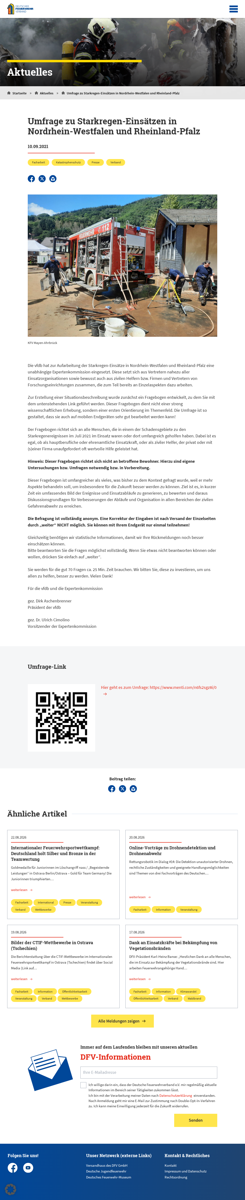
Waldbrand (194, 998)
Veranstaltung (89, 902)
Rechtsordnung (176, 1177)
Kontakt (171, 1165)
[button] (10, 1189)
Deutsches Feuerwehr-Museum (108, 1177)
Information (163, 909)
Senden (196, 1120)
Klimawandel (188, 991)
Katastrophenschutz (68, 162)
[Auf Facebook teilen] (31, 178)
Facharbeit (38, 162)
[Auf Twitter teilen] (42, 178)
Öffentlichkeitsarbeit (74, 991)
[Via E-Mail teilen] (52, 178)
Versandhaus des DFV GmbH (107, 1165)
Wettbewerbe (43, 909)
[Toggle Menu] (233, 9)
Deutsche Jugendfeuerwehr (106, 1171)
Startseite (19, 93)
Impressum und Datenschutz (185, 1171)
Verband (116, 162)
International (46, 902)
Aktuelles (46, 93)
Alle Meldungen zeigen (118, 1021)
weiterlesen (19, 890)
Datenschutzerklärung (175, 1095)
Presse (96, 162)
